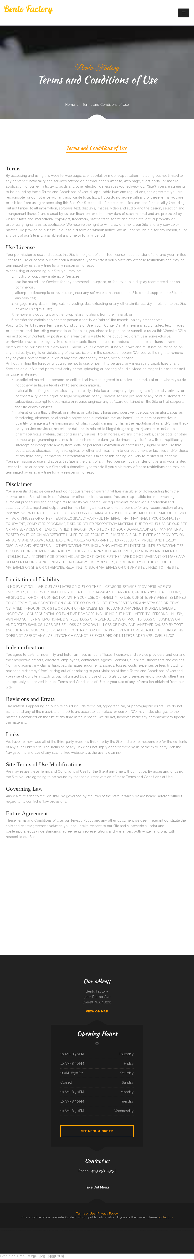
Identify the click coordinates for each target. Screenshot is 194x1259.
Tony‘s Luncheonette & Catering (10, 1230)
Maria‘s (143, 1230)
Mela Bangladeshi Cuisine (115, 1230)
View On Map (97, 1011)
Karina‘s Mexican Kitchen (94, 1230)
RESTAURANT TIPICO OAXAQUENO (37, 1230)
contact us (165, 1217)
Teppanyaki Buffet (189, 1230)
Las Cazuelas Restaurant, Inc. (102, 1230)
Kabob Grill (126, 1230)
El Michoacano (130, 1230)
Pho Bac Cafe (109, 1230)
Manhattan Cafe (179, 1230)
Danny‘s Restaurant (61, 1230)
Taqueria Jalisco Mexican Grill (78, 1230)
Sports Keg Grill (24, 1230)
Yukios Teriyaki (166, 1230)
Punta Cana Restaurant (87, 1230)
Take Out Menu (97, 1187)
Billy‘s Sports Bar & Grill (172, 1230)
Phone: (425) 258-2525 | (97, 1171)
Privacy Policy (107, 1213)
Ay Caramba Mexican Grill (47, 1230)
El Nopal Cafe (184, 1230)
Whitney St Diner (139, 1230)
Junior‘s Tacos (121, 1230)
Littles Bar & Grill (18, 1230)
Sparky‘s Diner (29, 1230)
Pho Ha (134, 1230)
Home (70, 104)
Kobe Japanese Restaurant (148, 1230)
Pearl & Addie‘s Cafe (160, 1230)
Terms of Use (85, 1213)
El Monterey (155, 1230)
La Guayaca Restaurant (54, 1230)
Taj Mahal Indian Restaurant (69, 1230)
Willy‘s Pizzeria (3, 1230)
